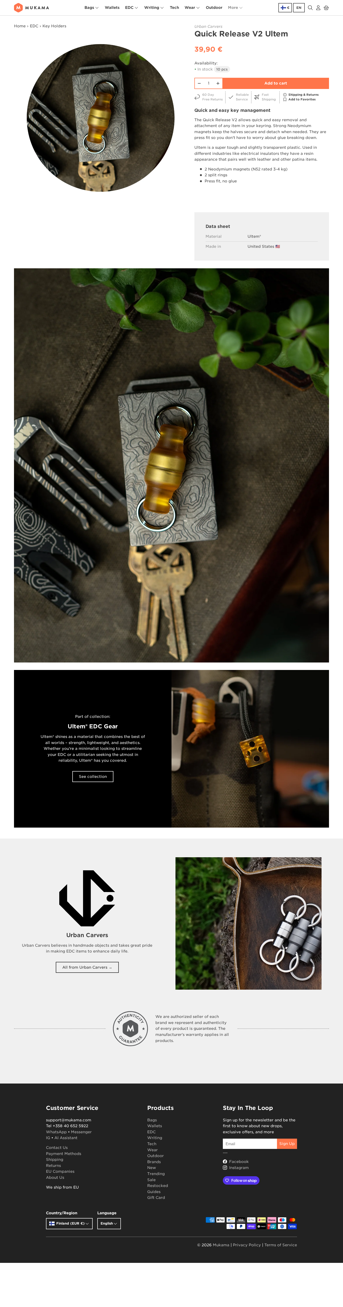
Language (106, 1213)
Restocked (157, 1185)
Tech (174, 7)
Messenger (81, 1132)
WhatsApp (56, 1132)
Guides (154, 1192)
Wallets (112, 7)
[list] (100, 118)
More (233, 7)
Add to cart (275, 83)
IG (48, 1138)
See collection (93, 776)
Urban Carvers (208, 26)
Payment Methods (63, 1153)
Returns (53, 1165)
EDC (129, 7)
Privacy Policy (247, 1245)
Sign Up (287, 1143)
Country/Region (61, 1213)
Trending (156, 1174)
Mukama (221, 1245)
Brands (154, 1162)
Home (20, 26)
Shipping (54, 1159)
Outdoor (214, 7)
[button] (326, 7)
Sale (151, 1180)
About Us (55, 1177)
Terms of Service (280, 1245)
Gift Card (156, 1197)
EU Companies (60, 1171)
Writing (151, 7)
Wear (190, 7)
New (151, 1167)
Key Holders (54, 26)
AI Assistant (65, 1138)
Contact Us (57, 1147)
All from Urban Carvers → (87, 967)
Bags (89, 7)
